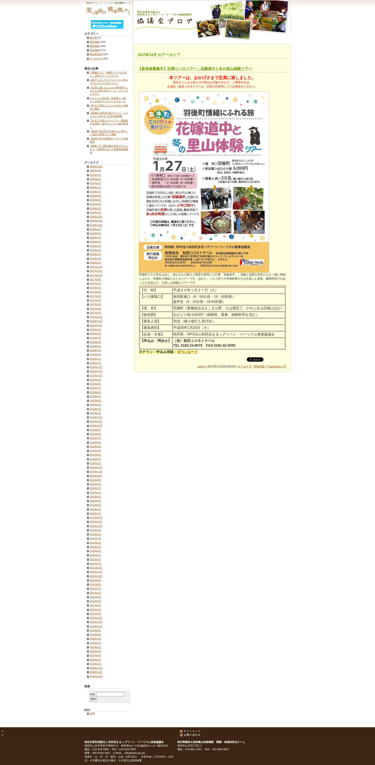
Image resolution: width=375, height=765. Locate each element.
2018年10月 (96, 225)
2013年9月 (95, 480)
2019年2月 (95, 208)
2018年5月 (95, 246)
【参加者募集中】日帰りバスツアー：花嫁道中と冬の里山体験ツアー (195, 68)
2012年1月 (95, 563)
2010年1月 (95, 664)
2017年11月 (96, 271)
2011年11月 (96, 571)
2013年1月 (95, 513)
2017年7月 (95, 287)
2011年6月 (95, 593)
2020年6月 (95, 179)
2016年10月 (96, 325)
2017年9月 (95, 279)
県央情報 (94, 50)
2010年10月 (96, 626)
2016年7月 (95, 337)
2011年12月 (96, 567)
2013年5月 (95, 496)
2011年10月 (96, 576)
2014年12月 (96, 417)
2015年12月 (96, 367)
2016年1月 (95, 363)
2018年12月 (96, 216)
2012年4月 (95, 551)
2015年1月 (95, 413)
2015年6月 (95, 392)
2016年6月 (95, 342)
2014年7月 (95, 438)
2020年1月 (95, 187)
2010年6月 (95, 643)
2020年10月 (96, 166)
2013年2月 (95, 509)
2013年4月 (95, 501)
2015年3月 (95, 404)
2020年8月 (95, 170)
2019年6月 (95, 196)
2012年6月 (95, 542)
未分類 (93, 37)
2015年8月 (95, 383)
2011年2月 (95, 609)
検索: (92, 694)
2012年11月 (96, 521)
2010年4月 (95, 651)
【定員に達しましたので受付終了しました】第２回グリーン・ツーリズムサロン (109, 90)
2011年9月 (95, 580)
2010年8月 (95, 634)
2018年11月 (96, 220)
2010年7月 (95, 638)
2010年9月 (95, 630)
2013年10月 (96, 476)
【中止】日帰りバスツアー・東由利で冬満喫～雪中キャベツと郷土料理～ (109, 123)
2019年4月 (95, 204)
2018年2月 (95, 258)
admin (201, 366)
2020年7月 (95, 175)
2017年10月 (96, 275)
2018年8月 (95, 233)
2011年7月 (95, 588)
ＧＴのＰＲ (245, 366)
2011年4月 (95, 601)
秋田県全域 (96, 54)
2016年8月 (95, 333)
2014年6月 (95, 442)
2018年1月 (95, 262)
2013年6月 (95, 492)
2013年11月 (96, 471)
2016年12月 (96, 317)
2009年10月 (96, 676)
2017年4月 (95, 300)
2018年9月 (95, 229)
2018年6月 (95, 242)
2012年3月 (95, 555)
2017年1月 (95, 313)
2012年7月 (95, 538)
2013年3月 (95, 505)
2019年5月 (95, 200)
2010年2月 (95, 659)
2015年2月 (95, 409)
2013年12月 (96, 467)
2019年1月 (95, 212)
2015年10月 (96, 375)
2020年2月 (95, 183)
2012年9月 (95, 530)
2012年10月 (96, 526)
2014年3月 (95, 454)
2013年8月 (95, 484)
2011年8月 (95, 584)
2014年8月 (95, 434)
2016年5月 (95, 346)
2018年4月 (95, 250)
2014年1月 (95, 463)
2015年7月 (95, 388)
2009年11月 (96, 672)
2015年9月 (95, 379)
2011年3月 (95, 605)
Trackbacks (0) (276, 366)
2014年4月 (95, 450)
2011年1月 (95, 613)
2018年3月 (95, 254)
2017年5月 (95, 296)
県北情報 (94, 42)
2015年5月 (95, 396)
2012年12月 (96, 517)
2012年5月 (95, 547)
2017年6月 (95, 292)
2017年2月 (95, 308)
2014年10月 (96, 425)
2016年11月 (96, 321)
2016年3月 (95, 354)
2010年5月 (95, 647)
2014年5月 (95, 446)
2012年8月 (95, 534)
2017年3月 (95, 304)
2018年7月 (95, 237)
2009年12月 (96, 668)
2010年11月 (96, 622)
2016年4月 (95, 350)
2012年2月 (95, 559)
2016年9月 (95, 329)
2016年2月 (95, 359)
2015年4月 (95, 400)
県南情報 (259, 366)
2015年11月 (96, 371)
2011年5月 (95, 597)
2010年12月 (96, 618)
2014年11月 (96, 421)
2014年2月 (95, 459)
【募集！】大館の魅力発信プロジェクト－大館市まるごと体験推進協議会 (109, 149)
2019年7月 (95, 191)
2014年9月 (95, 430)
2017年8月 (95, 283)
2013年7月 (95, 488)
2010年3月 (95, 655)
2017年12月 (96, 266)
